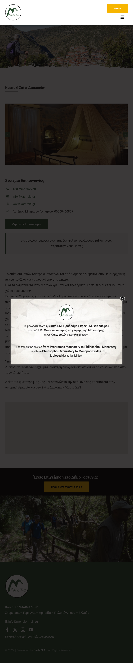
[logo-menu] (13, 6)
